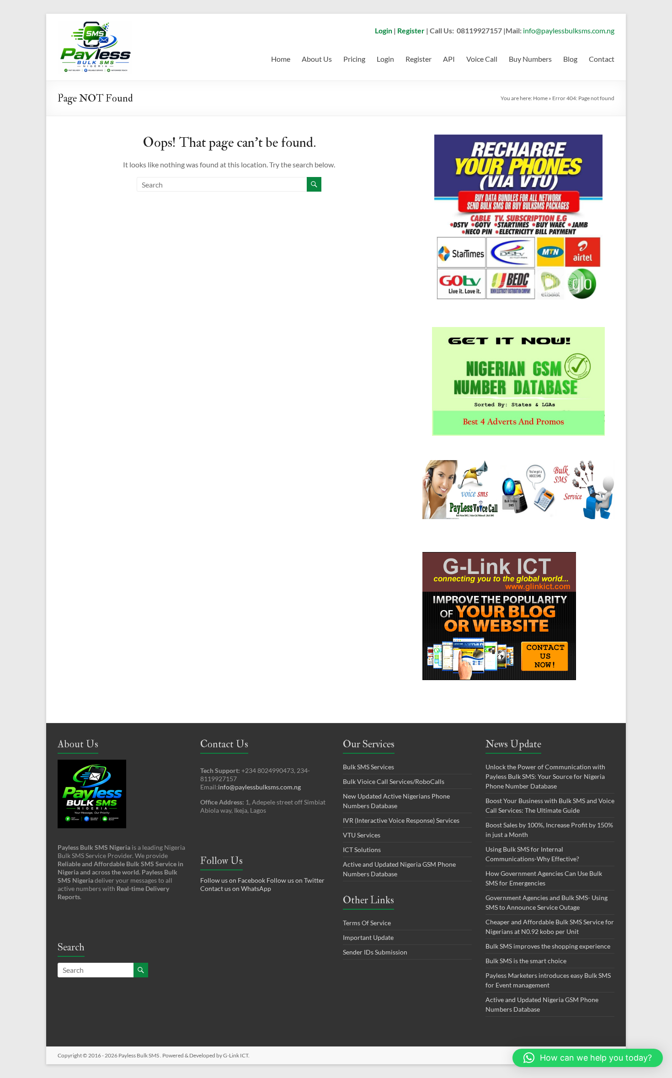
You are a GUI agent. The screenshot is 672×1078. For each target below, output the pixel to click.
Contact (601, 58)
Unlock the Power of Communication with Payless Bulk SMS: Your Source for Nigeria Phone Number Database (545, 776)
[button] (587, 1058)
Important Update (368, 937)
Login (383, 30)
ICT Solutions (362, 849)
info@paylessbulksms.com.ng (568, 30)
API (449, 58)
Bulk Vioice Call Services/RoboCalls (393, 781)
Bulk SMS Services (368, 767)
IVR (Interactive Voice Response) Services (401, 820)
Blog (570, 58)
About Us (317, 58)
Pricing (354, 58)
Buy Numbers (530, 58)
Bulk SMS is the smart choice (525, 961)
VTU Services (361, 835)
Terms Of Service (367, 923)
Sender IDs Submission (375, 952)
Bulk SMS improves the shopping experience (547, 946)
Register (411, 30)
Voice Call (481, 58)
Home (280, 58)
